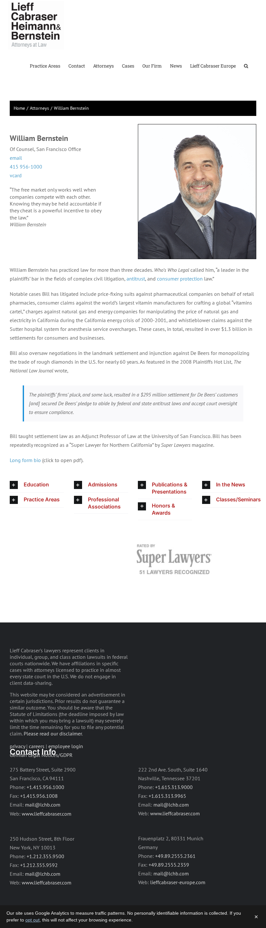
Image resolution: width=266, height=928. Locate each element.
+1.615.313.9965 (167, 796)
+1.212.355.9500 (45, 856)
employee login (65, 746)
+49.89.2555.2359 (169, 864)
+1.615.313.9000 (174, 787)
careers (36, 746)
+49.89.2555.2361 (175, 856)
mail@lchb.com (42, 804)
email (16, 158)
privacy (17, 746)
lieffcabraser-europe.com (177, 882)
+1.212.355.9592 (39, 865)
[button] (246, 65)
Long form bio (25, 460)
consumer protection (180, 278)
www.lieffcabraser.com (46, 813)
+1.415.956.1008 (39, 796)
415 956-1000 (26, 166)
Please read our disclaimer (53, 733)
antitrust (136, 278)
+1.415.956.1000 (45, 787)
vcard (16, 175)
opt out (32, 919)
